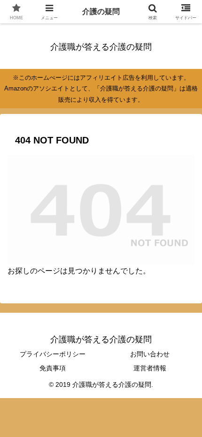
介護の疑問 (101, 11)
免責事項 (52, 368)
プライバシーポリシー (52, 354)
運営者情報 (149, 368)
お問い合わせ (150, 354)
